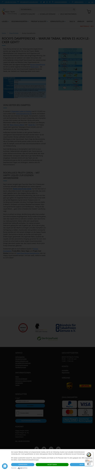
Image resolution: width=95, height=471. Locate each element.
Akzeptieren (52, 464)
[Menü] (92, 452)
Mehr (81, 464)
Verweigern (22, 464)
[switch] (89, 464)
